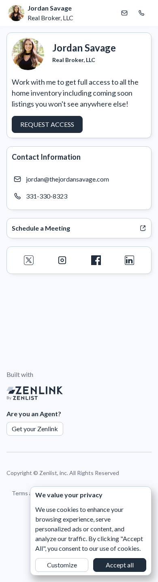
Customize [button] (62, 565)
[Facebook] (96, 260)
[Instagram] (62, 260)
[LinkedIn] (129, 260)
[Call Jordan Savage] (141, 13)
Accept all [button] (120, 565)
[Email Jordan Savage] (124, 13)
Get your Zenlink (35, 428)
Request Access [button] (47, 124)
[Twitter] (28, 260)
